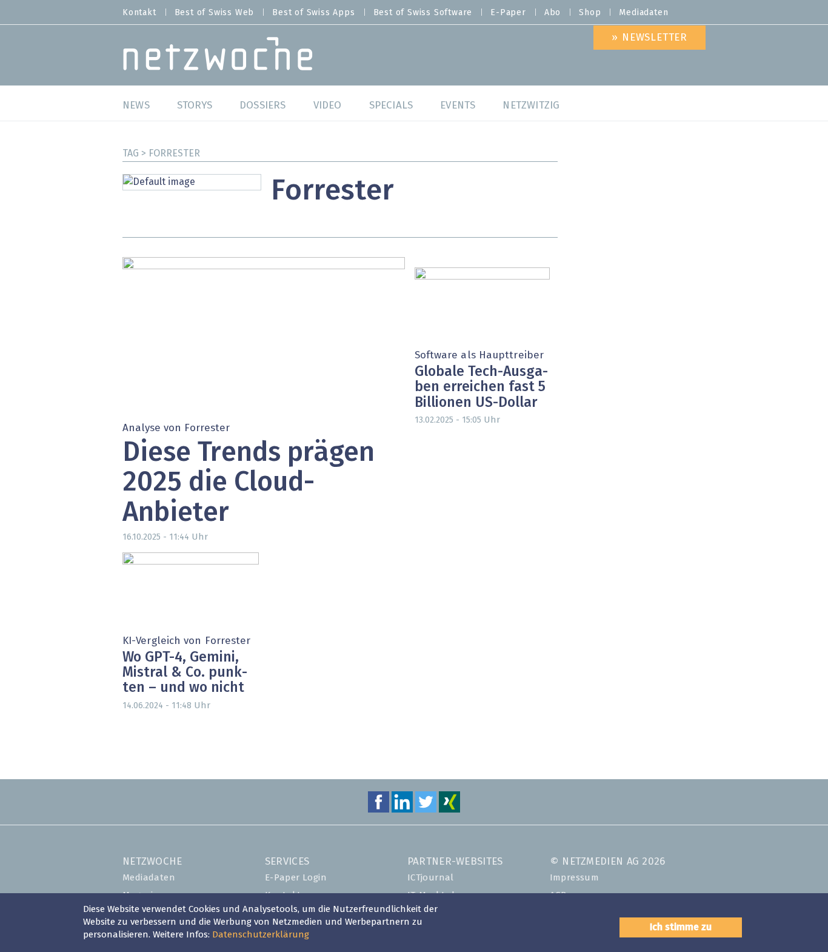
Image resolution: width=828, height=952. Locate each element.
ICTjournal (430, 877)
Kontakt (139, 12)
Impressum (574, 877)
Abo (552, 12)
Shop (590, 12)
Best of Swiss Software (423, 12)
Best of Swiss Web (215, 12)
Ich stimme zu (681, 927)
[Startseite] (217, 56)
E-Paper (508, 12)
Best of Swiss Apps (313, 12)
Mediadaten (643, 12)
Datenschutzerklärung (260, 934)
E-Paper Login (296, 877)
